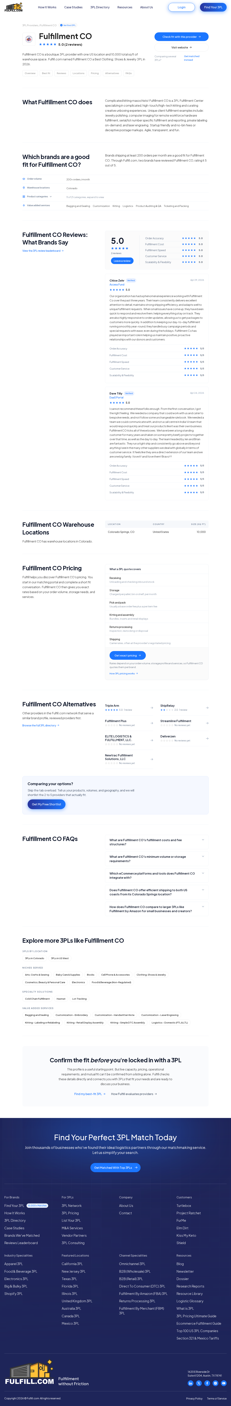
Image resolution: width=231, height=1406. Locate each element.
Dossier (182, 1279)
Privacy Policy (194, 1398)
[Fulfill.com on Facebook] (207, 1383)
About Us (146, 7)
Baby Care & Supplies (68, 974)
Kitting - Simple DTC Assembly (127, 1022)
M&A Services (72, 1228)
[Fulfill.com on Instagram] (215, 1383)
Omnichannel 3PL (132, 1264)
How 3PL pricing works (122, 673)
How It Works (47, 7)
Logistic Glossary (189, 1301)
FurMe (181, 1220)
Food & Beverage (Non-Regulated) (111, 982)
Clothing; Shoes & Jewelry (151, 974)
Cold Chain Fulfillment (37, 998)
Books (90, 974)
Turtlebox (183, 1205)
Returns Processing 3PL (137, 1301)
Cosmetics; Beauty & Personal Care (45, 982)
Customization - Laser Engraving (159, 1015)
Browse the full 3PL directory (39, 725)
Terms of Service (217, 1398)
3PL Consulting (73, 1243)
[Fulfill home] (13, 7)
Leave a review (122, 260)
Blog (180, 1264)
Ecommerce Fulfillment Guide (198, 1323)
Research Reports (190, 1286)
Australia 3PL (71, 1308)
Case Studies (73, 7)
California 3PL (72, 1264)
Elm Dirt (182, 1228)
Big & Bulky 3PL (15, 1286)
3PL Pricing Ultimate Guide (196, 1316)
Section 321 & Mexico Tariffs (197, 1338)
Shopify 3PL (13, 1293)
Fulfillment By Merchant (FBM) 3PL (141, 1310)
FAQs (129, 73)
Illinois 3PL (70, 1293)
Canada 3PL (71, 1316)
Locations (78, 73)
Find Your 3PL (213, 7)
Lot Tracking (79, 998)
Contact (125, 1213)
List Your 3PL (71, 1220)
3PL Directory (100, 7)
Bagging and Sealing (37, 1015)
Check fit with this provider (180, 36)
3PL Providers (30, 25)
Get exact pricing (126, 655)
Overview (30, 73)
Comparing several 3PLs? (176, 58)
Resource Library (189, 1293)
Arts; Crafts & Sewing (37, 974)
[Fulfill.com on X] (199, 1383)
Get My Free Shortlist (46, 804)
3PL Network (72, 1205)
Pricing (95, 73)
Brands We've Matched (22, 1235)
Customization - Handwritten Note (114, 1015)
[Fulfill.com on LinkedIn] (190, 1383)
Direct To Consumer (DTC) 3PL (142, 1286)
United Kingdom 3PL (77, 1301)
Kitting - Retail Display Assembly (85, 1022)
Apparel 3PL (13, 1264)
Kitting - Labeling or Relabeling (42, 1022)
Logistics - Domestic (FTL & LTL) (170, 1022)
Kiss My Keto (186, 1235)
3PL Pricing (70, 1213)
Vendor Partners (74, 1235)
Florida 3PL (70, 1286)
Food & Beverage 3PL (20, 1271)
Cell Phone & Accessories (115, 974)
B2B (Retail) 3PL (131, 1279)
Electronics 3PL (16, 1279)
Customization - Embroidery (72, 1015)
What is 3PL (185, 1308)
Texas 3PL (69, 1279)
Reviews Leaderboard (21, 1243)
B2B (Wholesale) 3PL (135, 1271)
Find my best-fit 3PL (88, 1094)
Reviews (61, 73)
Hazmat (61, 998)
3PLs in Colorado (34, 958)
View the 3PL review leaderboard (41, 250)
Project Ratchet (188, 1213)
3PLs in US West (60, 958)
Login (182, 7)
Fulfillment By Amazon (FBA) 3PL (143, 1293)
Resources (124, 7)
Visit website (179, 47)
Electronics (78, 982)
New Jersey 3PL (74, 1271)
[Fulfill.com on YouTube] (224, 1383)
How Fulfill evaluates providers (132, 1094)
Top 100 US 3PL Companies (197, 1331)
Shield (181, 1243)
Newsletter (185, 1271)
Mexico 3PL (70, 1323)
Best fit (46, 73)
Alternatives (112, 73)
